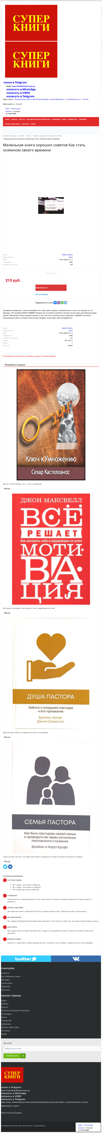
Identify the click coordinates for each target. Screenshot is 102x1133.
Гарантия (5, 986)
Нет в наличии (41, 294)
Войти (7, 108)
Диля (71, 257)
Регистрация (15, 108)
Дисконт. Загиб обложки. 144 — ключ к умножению (22, 484)
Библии (4, 1003)
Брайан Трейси (67, 255)
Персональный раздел (11, 1112)
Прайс (4, 1034)
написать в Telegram (20, 96)
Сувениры (6, 1024)
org (33, 86)
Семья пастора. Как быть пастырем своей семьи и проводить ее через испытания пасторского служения (42, 856)
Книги (4, 1017)
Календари (6, 1013)
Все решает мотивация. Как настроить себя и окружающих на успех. (29, 608)
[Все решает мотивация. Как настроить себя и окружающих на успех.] (51, 549)
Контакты (5, 989)
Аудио (4, 1000)
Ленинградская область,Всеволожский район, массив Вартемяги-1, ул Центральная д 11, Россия (51, 99)
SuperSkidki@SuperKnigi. (22, 86)
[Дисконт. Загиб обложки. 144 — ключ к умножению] (51, 424)
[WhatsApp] (62, 302)
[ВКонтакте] (55, 302)
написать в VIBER (18, 93)
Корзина (8, 111)
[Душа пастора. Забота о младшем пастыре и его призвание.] (51, 673)
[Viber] (58, 302)
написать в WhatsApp (21, 89)
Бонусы (4, 1007)
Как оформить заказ (10, 976)
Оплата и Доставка (10, 1027)
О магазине (6, 983)
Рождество (6, 1020)
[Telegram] (65, 302)
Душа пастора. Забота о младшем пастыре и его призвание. (26, 732)
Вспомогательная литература (15, 1010)
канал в (9, 82)
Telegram (20, 82)
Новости (5, 973)
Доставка (5, 979)
